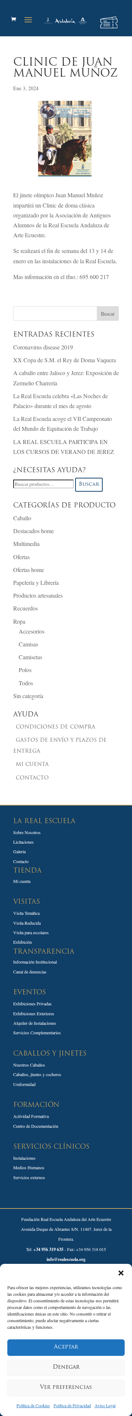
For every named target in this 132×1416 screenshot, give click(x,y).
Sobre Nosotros (27, 832)
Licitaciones (23, 842)
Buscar (89, 484)
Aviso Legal (105, 1405)
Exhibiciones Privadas (32, 1003)
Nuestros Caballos (29, 1065)
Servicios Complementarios (37, 1032)
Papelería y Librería (36, 582)
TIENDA (27, 871)
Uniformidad (24, 1084)
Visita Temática (26, 913)
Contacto (32, 778)
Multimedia (26, 543)
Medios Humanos (28, 1167)
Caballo (22, 518)
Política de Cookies (33, 1405)
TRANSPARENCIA (43, 952)
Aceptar (66, 1347)
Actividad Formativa (31, 1116)
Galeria (19, 851)
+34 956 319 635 (48, 1249)
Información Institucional (35, 962)
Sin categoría (28, 696)
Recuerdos (25, 608)
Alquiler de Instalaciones (34, 1023)
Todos (26, 683)
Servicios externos (29, 1177)
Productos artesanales (38, 595)
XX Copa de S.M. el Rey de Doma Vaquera (64, 360)
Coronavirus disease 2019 (43, 347)
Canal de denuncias (30, 972)
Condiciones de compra (55, 727)
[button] (121, 1273)
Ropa (19, 621)
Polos (25, 670)
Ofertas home (28, 569)
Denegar (66, 1367)
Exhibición (22, 942)
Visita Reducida (27, 923)
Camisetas (30, 657)
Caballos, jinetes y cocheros (37, 1074)
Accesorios (31, 631)
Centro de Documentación (35, 1126)
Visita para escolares (31, 932)
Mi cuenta (32, 764)
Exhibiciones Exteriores (33, 1013)
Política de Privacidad (72, 1405)
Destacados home (33, 531)
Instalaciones (24, 1158)
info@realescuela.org (66, 1259)
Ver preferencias (66, 1387)
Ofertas (21, 557)
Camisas (28, 644)
